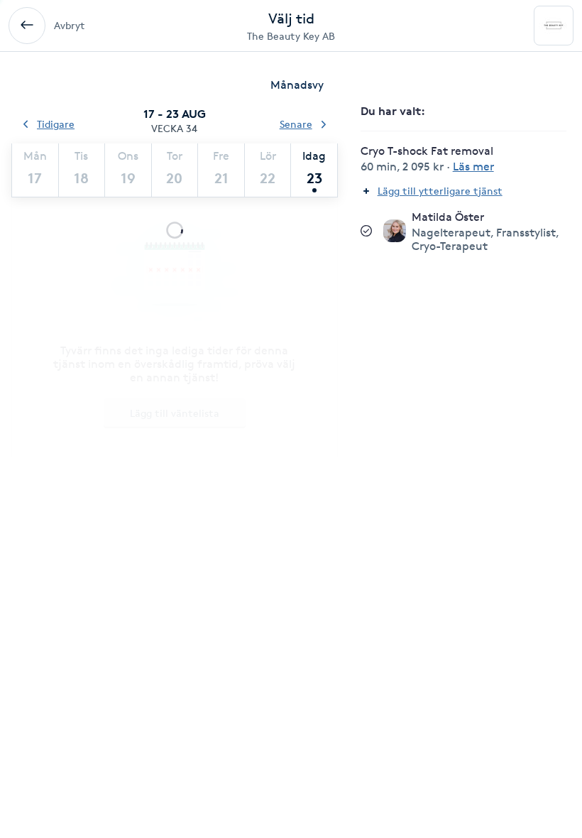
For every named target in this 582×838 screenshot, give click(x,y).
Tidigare (56, 124)
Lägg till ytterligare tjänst (440, 191)
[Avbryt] (27, 25)
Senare (296, 124)
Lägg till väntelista (174, 413)
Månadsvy (297, 85)
